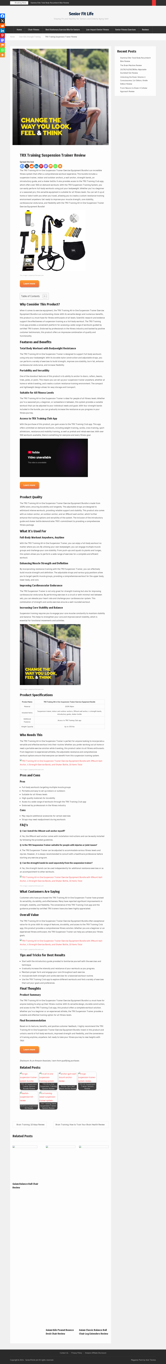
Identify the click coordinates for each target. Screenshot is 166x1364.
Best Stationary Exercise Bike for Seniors (62, 29)
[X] (27, 166)
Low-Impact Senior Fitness (97, 29)
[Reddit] (32, 166)
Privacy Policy (76, 1353)
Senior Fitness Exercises (125, 29)
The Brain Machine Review (131, 65)
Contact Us (64, 1353)
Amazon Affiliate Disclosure (95, 1353)
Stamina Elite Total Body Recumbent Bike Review (50, 3)
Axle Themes (151, 1360)
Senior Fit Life (81, 13)
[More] (60, 166)
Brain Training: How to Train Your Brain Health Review (80, 1124)
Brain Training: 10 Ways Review (30, 1124)
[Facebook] (22, 166)
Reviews (145, 29)
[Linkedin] (36, 166)
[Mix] (50, 166)
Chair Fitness (33, 29)
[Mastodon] (46, 166)
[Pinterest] (41, 166)
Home (19, 29)
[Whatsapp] (55, 166)
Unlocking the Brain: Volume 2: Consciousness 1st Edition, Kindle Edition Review (134, 80)
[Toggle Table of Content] (43, 296)
